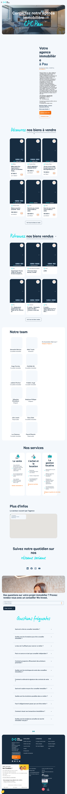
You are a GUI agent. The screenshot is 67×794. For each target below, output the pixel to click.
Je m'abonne (16, 758)
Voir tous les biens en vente (33, 222)
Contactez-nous (45, 116)
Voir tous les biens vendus (33, 319)
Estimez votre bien (45, 112)
